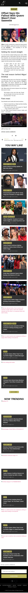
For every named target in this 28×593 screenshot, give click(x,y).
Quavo (8, 131)
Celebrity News (8, 164)
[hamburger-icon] (25, 3)
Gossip (14, 9)
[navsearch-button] (19, 3)
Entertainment (7, 416)
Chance (12, 424)
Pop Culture (11, 216)
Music (14, 164)
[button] (14, 392)
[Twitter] (12, 581)
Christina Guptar (14, 170)
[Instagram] (16, 581)
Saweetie (12, 131)
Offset (3, 131)
